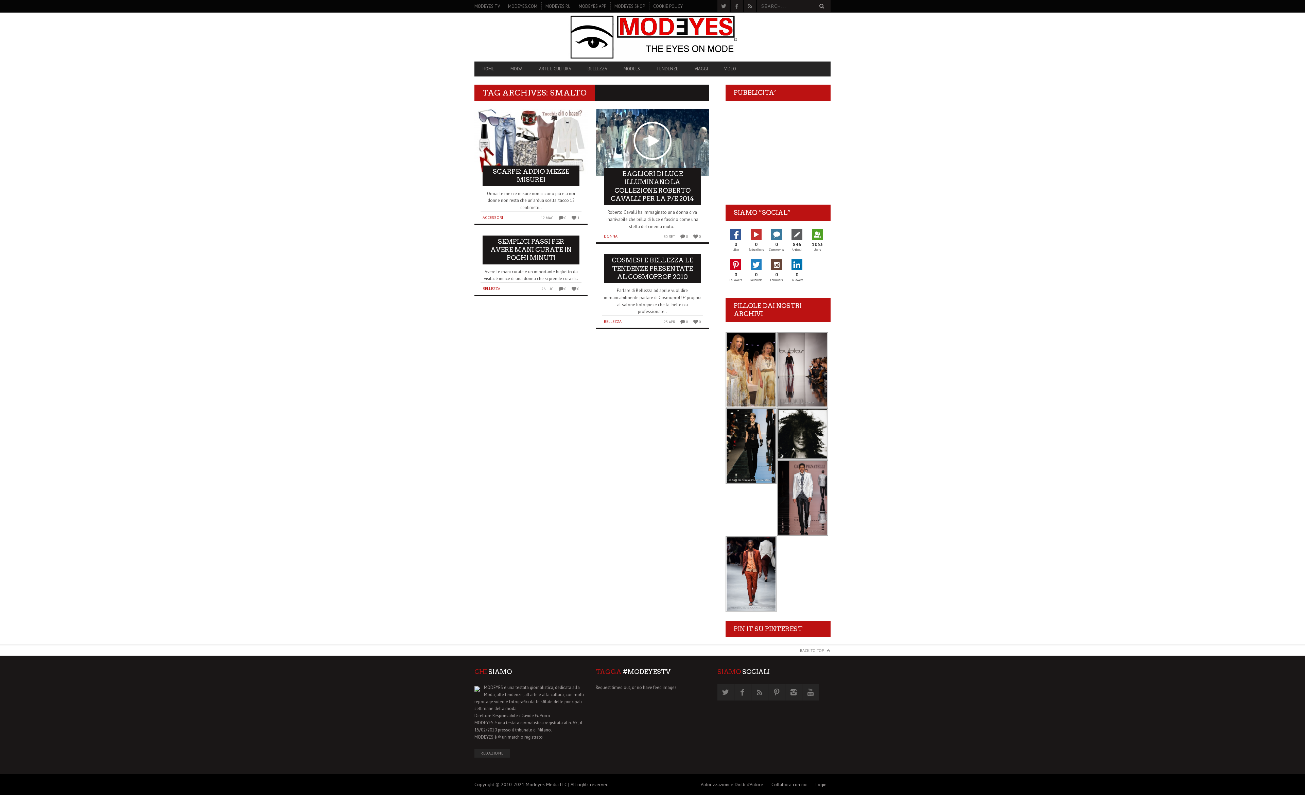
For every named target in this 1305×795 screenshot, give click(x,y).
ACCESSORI (493, 217)
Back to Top (812, 650)
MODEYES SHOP (629, 6)
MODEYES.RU (558, 6)
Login (821, 784)
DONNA (610, 236)
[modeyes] (652, 37)
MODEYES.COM (522, 6)
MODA (516, 69)
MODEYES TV (487, 6)
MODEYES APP (592, 6)
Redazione (492, 753)
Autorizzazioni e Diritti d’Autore (732, 784)
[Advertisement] (777, 151)
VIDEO (730, 69)
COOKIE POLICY (668, 6)
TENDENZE (667, 69)
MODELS (632, 69)
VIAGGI (701, 69)
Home (488, 69)
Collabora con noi (789, 784)
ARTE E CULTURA (555, 69)
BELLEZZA (597, 69)
